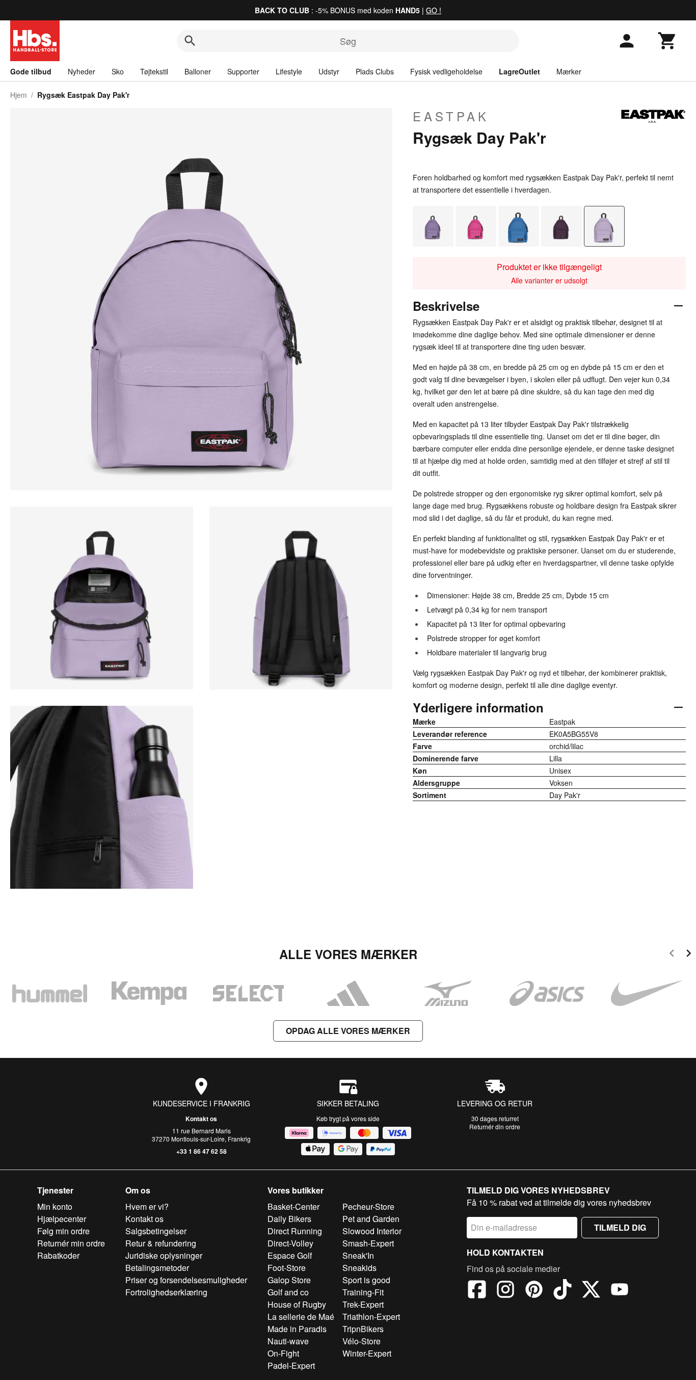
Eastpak (451, 116)
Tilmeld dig (620, 1227)
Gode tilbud (30, 71)
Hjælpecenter (61, 1219)
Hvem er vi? (147, 1206)
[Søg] (190, 41)
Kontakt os (201, 1118)
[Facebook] (477, 1291)
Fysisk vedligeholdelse (446, 71)
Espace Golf (289, 1255)
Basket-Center (293, 1206)
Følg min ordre (63, 1231)
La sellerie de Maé (300, 1316)
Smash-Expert (368, 1243)
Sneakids (359, 1267)
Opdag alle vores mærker (348, 1031)
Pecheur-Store (368, 1206)
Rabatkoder (58, 1255)
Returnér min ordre (71, 1243)
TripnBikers (363, 1329)
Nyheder (81, 71)
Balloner (197, 71)
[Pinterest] (534, 1291)
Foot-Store (286, 1267)
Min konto (54, 1206)
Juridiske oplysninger (163, 1255)
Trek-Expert (363, 1304)
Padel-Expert (291, 1365)
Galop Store (289, 1280)
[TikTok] (562, 1291)
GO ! (433, 10)
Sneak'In (358, 1255)
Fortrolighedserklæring (166, 1292)
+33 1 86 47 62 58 (201, 1151)
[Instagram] (505, 1291)
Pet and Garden (370, 1219)
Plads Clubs (375, 71)
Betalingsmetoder (157, 1267)
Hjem (18, 95)
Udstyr (328, 71)
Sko (118, 71)
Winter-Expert (366, 1353)
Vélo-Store (361, 1341)
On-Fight (283, 1353)
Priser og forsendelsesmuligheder (186, 1280)
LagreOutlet (519, 71)
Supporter (243, 71)
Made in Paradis (297, 1329)
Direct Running (294, 1231)
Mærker (568, 71)
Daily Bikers (289, 1219)
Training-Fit (363, 1292)
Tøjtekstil (154, 71)
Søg (348, 40)
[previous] (671, 955)
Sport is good (366, 1280)
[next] (688, 955)
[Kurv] (667, 41)
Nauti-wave (288, 1341)
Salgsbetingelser (155, 1231)
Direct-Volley (290, 1243)
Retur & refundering (160, 1243)
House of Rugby (296, 1304)
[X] (591, 1291)
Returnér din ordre (494, 1126)
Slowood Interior (371, 1231)
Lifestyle (289, 71)
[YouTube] (619, 1291)
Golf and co (288, 1292)
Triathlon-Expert (371, 1316)
